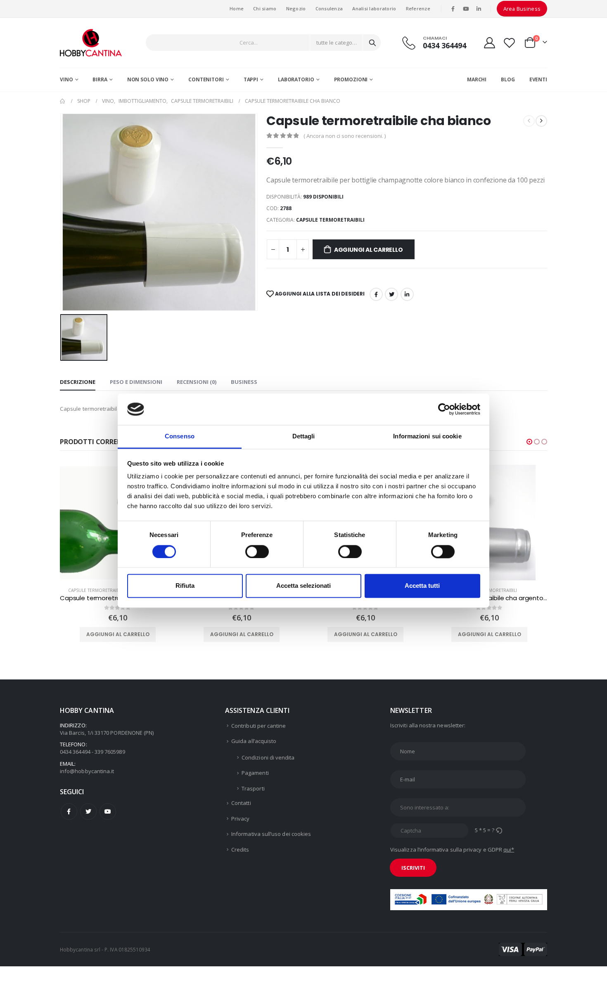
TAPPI (251, 79)
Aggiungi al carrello (368, 250)
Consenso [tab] (179, 436)
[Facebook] (453, 8)
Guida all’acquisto (253, 741)
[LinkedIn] (479, 8)
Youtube (108, 811)
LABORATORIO (296, 79)
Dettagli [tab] (303, 436)
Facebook (376, 294)
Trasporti (253, 788)
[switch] (257, 551)
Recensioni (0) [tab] (196, 382)
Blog (508, 79)
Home (237, 8)
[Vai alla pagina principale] (63, 101)
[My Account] (489, 42)
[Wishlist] (509, 42)
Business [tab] (244, 382)
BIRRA (99, 79)
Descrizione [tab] (77, 382)
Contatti (241, 803)
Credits (240, 849)
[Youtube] (465, 8)
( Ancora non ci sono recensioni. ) (345, 136)
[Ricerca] (372, 42)
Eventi (538, 79)
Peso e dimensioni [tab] (136, 382)
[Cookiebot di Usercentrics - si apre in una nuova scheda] (444, 409)
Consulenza (329, 8)
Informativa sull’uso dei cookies (271, 834)
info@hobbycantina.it (87, 771)
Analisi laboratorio (374, 8)
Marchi (476, 79)
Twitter (88, 811)
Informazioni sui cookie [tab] (427, 436)
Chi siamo (264, 8)
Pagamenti (255, 772)
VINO (66, 79)
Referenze (418, 8)
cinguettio (391, 294)
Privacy (240, 818)
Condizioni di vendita (268, 757)
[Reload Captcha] (499, 830)
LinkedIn (407, 294)
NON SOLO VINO (147, 79)
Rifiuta (184, 585)
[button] (529, 442)
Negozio (296, 8)
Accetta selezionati (303, 585)
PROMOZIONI (351, 79)
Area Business (522, 8)
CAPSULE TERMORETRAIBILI (330, 219)
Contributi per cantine (258, 725)
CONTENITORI (206, 79)
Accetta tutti (422, 585)
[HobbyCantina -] (91, 43)
